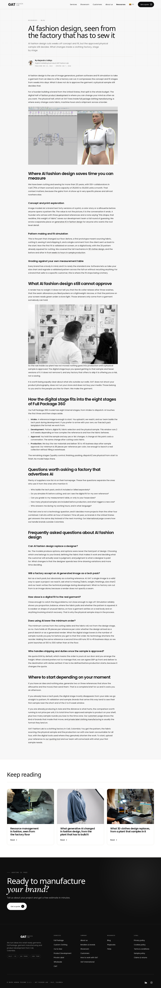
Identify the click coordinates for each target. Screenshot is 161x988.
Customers (97, 4)
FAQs (109, 949)
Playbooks (111, 945)
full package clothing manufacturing (95, 98)
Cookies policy (140, 945)
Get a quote (144, 4)
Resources (120, 4)
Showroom (84, 4)
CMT (55, 966)
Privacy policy (139, 940)
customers (92, 715)
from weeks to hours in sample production (66, 252)
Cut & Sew (58, 949)
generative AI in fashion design (69, 221)
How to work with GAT (89, 957)
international (92, 518)
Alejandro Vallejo (44, 60)
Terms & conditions (141, 949)
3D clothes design (96, 249)
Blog (43, 20)
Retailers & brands (87, 945)
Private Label (59, 957)
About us (109, 4)
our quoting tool (53, 739)
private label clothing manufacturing (85, 719)
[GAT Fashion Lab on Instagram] (151, 982)
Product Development (62, 953)
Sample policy (139, 953)
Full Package (59, 940)
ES (133, 4)
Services (73, 4)
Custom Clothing (60, 945)
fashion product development (54, 95)
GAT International (87, 962)
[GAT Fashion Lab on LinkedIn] (145, 982)
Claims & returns (140, 957)
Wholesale (58, 962)
